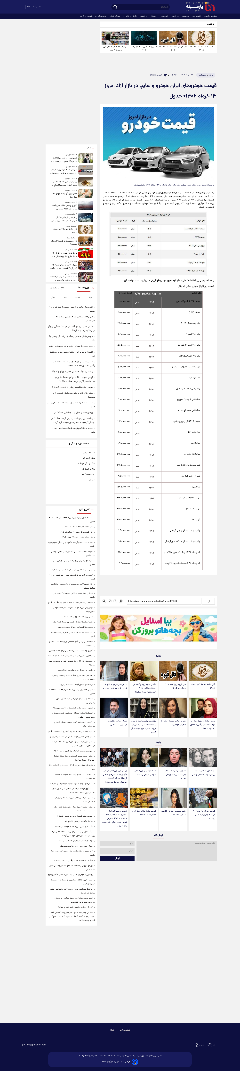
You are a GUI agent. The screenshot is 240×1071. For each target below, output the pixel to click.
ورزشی (143, 16)
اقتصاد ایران (89, 453)
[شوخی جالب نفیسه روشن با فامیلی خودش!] (173, 708)
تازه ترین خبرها (88, 474)
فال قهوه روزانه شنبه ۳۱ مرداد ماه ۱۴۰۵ (172, 48)
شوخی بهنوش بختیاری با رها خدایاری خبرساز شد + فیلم (70, 731)
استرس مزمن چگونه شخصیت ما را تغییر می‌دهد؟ (73, 708)
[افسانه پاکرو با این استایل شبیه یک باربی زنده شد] (144, 757)
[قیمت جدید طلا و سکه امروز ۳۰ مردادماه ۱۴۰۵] (144, 798)
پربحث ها (54, 288)
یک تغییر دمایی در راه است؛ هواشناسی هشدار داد (72, 826)
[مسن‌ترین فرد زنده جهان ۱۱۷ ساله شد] (85, 194)
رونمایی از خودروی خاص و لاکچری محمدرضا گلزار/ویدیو (70, 874)
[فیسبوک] (115, 601)
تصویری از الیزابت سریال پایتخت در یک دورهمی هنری (175, 774)
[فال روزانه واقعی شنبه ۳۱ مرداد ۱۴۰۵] (144, 38)
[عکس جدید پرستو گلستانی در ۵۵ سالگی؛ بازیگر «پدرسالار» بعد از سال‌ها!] (144, 671)
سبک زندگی (114, 16)
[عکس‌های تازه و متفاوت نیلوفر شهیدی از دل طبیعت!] (114, 671)
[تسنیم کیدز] (158, 629)
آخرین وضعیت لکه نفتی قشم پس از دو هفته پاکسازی (64, 207)
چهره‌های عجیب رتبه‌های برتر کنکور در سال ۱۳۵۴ (73, 751)
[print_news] (121, 601)
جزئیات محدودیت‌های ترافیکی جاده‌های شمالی (73, 860)
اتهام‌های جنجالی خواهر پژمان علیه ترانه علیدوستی (203, 772)
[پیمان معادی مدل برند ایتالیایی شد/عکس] (114, 708)
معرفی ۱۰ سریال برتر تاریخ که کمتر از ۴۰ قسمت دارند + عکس (63, 266)
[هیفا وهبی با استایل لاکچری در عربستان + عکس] (173, 798)
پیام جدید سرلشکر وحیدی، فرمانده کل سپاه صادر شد (71, 569)
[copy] (208, 601)
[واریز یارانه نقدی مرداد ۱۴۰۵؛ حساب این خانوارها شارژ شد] (85, 253)
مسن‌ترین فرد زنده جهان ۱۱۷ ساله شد (64, 195)
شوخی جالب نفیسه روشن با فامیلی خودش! (173, 723)
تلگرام (202, 1045)
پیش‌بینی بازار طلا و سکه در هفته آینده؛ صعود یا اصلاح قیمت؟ (65, 183)
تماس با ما (36, 6)
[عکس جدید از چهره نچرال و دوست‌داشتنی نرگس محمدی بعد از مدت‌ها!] (203, 708)
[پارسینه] (198, 7)
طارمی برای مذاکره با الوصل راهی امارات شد (75, 670)
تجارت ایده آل (88, 469)
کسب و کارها (86, 16)
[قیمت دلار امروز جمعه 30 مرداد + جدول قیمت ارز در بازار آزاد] (203, 798)
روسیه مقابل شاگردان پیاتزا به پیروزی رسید (75, 627)
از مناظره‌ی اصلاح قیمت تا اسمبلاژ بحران (76, 684)
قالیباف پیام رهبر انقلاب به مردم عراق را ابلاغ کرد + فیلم (70, 602)
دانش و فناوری (130, 16)
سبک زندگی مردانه (86, 463)
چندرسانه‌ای (100, 16)
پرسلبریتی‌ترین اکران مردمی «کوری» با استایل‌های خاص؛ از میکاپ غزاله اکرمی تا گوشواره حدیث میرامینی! (114, 776)
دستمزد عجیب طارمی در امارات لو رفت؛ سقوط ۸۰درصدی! (63, 278)
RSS (28, 6)
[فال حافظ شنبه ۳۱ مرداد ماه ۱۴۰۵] (201, 38)
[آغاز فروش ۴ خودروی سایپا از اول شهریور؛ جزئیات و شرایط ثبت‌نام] (85, 170)
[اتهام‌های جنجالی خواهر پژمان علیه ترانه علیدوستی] (203, 757)
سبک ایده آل (89, 458)
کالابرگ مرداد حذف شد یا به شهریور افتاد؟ (75, 907)
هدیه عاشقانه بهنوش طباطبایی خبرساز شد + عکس (72, 622)
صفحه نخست (210, 16)
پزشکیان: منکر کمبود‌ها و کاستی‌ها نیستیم (76, 841)
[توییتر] (104, 601)
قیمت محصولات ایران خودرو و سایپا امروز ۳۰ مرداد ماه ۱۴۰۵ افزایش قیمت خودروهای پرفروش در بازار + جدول (114, 818)
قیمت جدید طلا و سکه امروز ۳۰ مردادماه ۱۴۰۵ (143, 813)
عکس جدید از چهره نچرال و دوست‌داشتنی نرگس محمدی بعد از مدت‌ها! (202, 724)
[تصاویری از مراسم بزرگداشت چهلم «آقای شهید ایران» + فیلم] (85, 158)
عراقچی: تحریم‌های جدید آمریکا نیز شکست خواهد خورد (70, 655)
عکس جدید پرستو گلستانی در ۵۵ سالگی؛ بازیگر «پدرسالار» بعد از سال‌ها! (144, 688)
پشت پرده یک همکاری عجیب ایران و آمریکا (72, 371)
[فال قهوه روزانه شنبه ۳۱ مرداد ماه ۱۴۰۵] (172, 38)
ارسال (117, 858)
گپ (214, 1045)
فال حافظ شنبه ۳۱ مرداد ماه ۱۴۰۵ (201, 48)
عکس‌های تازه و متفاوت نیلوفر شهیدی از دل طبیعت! (115, 686)
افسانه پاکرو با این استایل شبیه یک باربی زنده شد (145, 772)
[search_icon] (115, 7)
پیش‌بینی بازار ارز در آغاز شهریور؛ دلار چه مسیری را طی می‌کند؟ (64, 219)
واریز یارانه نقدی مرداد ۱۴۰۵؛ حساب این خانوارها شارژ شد (64, 254)
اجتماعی (164, 16)
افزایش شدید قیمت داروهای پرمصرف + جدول (115, 48)
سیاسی (186, 16)
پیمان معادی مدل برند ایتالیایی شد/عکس (117, 723)
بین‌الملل (175, 16)
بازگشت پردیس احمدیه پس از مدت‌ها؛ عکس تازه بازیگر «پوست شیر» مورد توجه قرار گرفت (143, 726)
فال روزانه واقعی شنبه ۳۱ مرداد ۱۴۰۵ (144, 48)
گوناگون (211, 24)
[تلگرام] (110, 601)
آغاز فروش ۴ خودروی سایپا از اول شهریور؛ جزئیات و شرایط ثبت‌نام (64, 171)
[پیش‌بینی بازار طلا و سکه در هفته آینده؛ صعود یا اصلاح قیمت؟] (85, 182)
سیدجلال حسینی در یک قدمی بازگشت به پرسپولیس (71, 736)
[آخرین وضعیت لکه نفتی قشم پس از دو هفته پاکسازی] (85, 206)
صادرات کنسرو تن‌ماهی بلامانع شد (79, 821)
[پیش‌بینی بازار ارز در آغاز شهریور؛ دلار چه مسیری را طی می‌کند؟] (85, 218)
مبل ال (92, 480)
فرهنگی (153, 16)
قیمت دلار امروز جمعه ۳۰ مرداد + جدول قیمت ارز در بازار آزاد (203, 814)
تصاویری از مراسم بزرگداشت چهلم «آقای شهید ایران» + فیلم (64, 159)
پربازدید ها (83, 288)
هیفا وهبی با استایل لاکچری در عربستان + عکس (173, 813)
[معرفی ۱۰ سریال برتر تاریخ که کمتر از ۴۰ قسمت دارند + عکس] (85, 265)
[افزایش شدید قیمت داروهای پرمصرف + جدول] (115, 38)
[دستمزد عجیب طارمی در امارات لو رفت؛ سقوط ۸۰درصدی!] (85, 277)
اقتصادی (196, 16)
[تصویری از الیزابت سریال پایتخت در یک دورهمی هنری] (173, 757)
